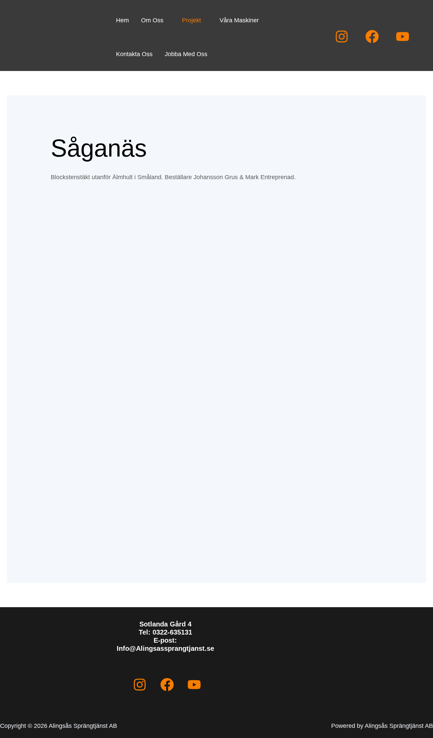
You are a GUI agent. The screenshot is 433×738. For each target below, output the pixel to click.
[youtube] (402, 36)
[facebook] (372, 36)
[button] (166, 20)
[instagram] (341, 36)
